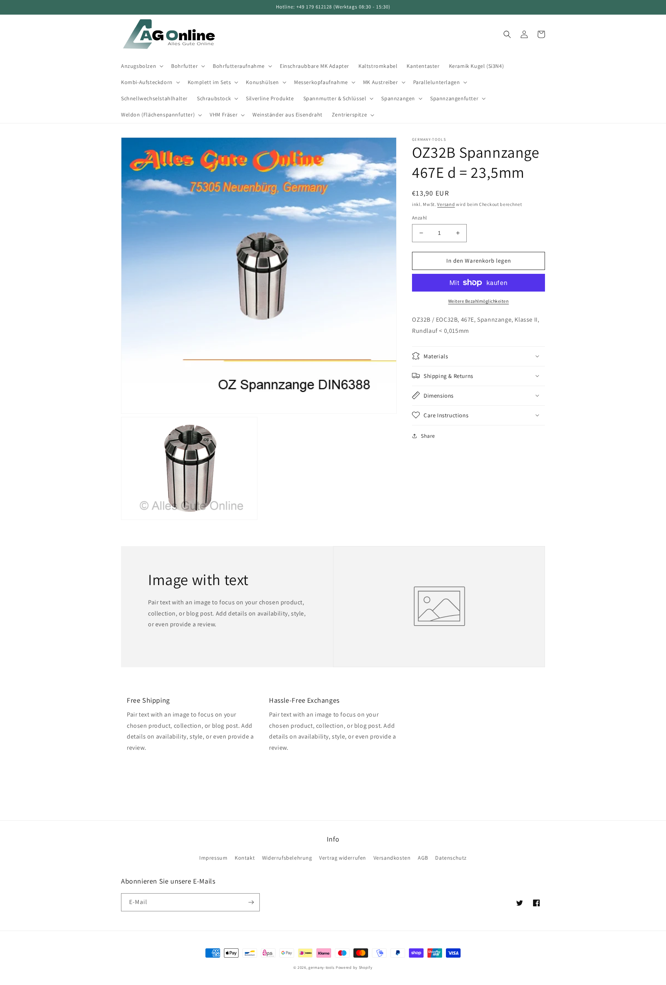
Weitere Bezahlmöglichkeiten (478, 301)
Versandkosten (392, 857)
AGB (423, 857)
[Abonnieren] (250, 902)
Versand (446, 204)
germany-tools (321, 967)
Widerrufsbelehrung (287, 857)
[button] (141, 66)
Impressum (213, 857)
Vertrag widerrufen (342, 857)
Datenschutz (451, 857)
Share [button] (428, 435)
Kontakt (245, 857)
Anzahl (419, 217)
